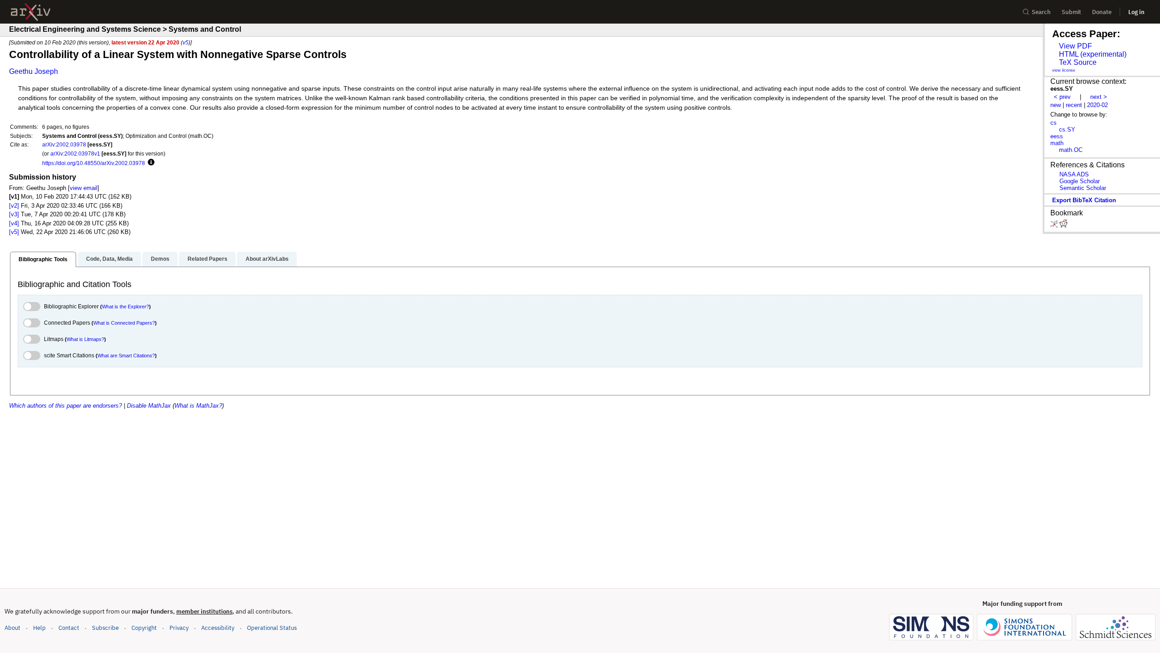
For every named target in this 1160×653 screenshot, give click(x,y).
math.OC (1071, 149)
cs (1053, 122)
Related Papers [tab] (207, 259)
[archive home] (30, 12)
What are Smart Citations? (126, 355)
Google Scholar (1079, 181)
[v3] (14, 214)
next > (1098, 96)
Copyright (144, 628)
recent (1074, 105)
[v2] (14, 205)
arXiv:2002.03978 (64, 144)
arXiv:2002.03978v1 (75, 153)
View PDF (1075, 46)
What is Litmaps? (85, 339)
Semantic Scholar (1082, 188)
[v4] (14, 223)
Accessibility (217, 628)
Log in (1136, 12)
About (12, 628)
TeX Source (1078, 62)
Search (1041, 12)
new (1055, 105)
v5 (185, 42)
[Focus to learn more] (150, 163)
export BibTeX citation (1084, 200)
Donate (1102, 12)
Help (39, 628)
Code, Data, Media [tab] (109, 259)
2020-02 (1097, 105)
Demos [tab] (160, 259)
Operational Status (272, 628)
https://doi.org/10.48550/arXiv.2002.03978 (93, 163)
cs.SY (1067, 129)
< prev (1062, 96)
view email (83, 188)
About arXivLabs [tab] (267, 259)
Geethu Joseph (33, 71)
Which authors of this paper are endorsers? (65, 405)
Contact (68, 628)
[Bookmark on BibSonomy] (1054, 225)
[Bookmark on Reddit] (1063, 225)
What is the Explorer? (125, 306)
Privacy (178, 628)
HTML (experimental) (1092, 54)
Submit (1071, 12)
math (1056, 143)
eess (1056, 136)
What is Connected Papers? (124, 323)
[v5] (14, 232)
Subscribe (105, 628)
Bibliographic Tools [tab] (43, 259)
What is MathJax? (198, 405)
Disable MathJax (149, 405)
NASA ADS (1074, 174)
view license (1063, 70)
